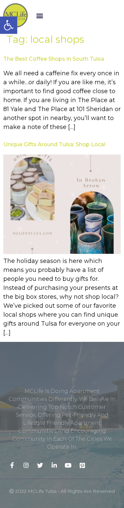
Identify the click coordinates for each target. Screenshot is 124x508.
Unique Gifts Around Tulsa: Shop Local (54, 144)
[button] (39, 15)
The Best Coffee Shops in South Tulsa (53, 59)
